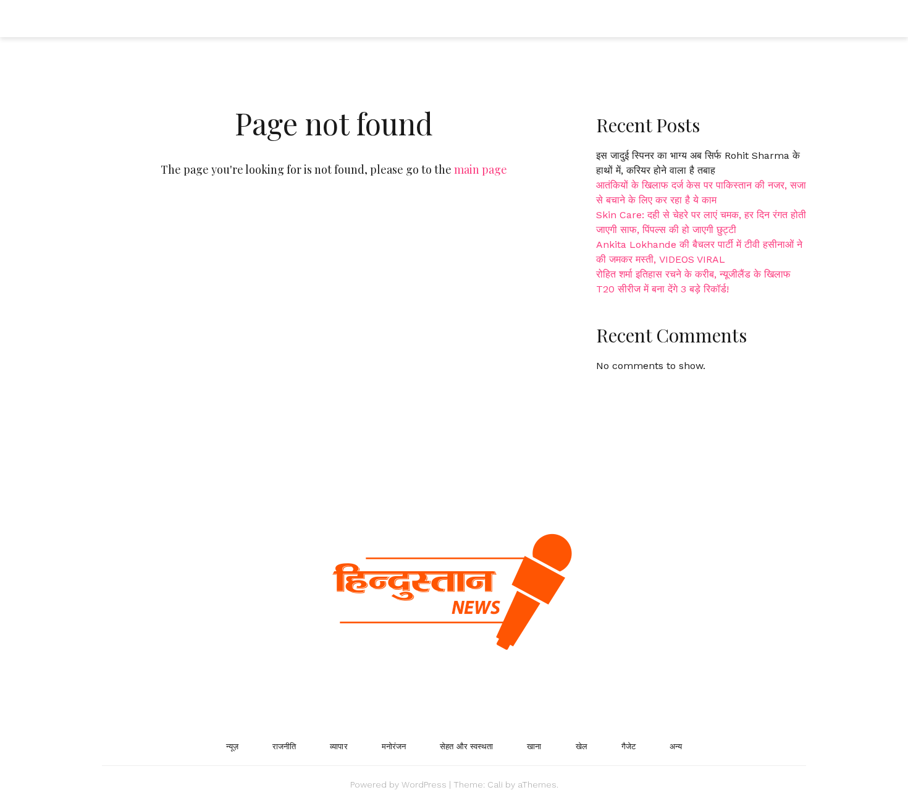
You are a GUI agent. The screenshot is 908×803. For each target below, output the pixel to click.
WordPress (424, 784)
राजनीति (284, 746)
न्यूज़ (232, 746)
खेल (581, 746)
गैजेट (628, 746)
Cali (495, 784)
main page (480, 169)
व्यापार (338, 746)
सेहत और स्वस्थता (466, 746)
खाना (534, 746)
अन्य (676, 746)
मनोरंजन (394, 746)
